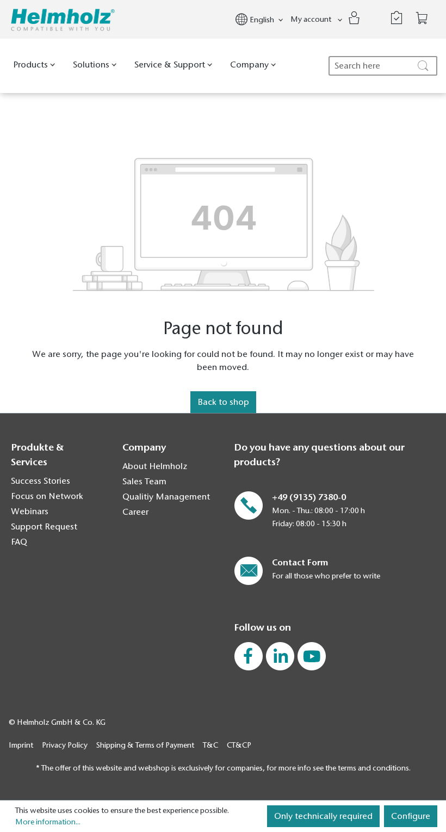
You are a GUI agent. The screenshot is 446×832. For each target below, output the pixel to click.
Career (135, 512)
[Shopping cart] (422, 18)
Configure (410, 816)
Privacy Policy (65, 745)
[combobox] (383, 66)
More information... (47, 822)
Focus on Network (47, 496)
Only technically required (323, 816)
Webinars (29, 511)
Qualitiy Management (166, 496)
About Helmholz (154, 466)
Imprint (21, 745)
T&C (210, 745)
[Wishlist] (396, 18)
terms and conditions (373, 768)
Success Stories (40, 481)
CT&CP (239, 745)
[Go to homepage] (63, 20)
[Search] (424, 66)
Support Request (44, 526)
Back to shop (223, 402)
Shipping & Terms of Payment (145, 745)
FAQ (19, 542)
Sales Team (144, 481)
